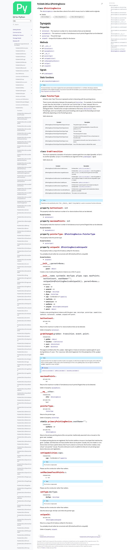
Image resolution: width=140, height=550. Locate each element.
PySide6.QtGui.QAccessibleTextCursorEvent (24, 176)
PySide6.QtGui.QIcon (22, 352)
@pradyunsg (50, 548)
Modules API (16, 41)
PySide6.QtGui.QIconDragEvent (24, 355)
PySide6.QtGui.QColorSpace (24, 248)
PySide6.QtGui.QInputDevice (24, 378)
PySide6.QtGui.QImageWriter (24, 374)
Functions (19, 110)
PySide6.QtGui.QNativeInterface (24, 452)
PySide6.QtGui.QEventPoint (24, 296)
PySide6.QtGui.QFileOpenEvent (24, 304)
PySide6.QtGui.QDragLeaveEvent (24, 283)
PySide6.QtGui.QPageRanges (24, 481)
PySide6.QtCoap (20, 79)
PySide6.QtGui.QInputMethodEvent (24, 389)
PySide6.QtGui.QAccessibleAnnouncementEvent (24, 134)
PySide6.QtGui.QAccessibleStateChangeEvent (24, 163)
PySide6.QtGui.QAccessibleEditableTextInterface (24, 142)
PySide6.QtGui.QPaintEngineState (24, 506)
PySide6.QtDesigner (21, 91)
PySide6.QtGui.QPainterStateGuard (24, 524)
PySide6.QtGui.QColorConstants (24, 244)
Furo (55, 548)
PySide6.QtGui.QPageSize (23, 485)
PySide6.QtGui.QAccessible (24, 126)
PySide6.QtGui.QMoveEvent (24, 441)
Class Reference (20, 73)
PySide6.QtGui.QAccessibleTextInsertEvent (24, 180)
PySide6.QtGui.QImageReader (24, 369)
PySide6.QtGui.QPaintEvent (24, 509)
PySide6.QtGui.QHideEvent (24, 346)
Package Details (17, 38)
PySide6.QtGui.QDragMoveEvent (24, 287)
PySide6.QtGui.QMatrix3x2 (24, 420)
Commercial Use (17, 32)
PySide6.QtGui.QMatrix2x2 (24, 411)
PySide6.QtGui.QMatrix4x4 (24, 434)
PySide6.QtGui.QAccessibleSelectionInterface (24, 159)
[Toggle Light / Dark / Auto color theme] (102, 3)
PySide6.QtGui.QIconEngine (24, 359)
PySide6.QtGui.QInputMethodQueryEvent (24, 393)
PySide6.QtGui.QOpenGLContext (24, 460)
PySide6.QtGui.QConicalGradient (24, 256)
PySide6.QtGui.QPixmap (23, 548)
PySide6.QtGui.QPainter (23, 512)
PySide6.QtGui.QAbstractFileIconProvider (24, 114)
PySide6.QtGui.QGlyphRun (23, 333)
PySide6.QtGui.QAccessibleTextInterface (24, 185)
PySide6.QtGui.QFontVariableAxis (24, 330)
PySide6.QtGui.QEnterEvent (24, 294)
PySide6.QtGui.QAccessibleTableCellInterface (24, 168)
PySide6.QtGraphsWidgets (22, 102)
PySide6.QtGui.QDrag (22, 275)
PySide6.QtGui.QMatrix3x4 (24, 426)
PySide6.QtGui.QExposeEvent (24, 300)
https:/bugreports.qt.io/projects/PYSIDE (50, 91)
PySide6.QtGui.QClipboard (23, 235)
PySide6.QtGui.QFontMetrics (24, 321)
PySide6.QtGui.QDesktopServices (24, 267)
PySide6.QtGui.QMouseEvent (24, 437)
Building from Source (18, 35)
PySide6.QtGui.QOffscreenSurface (24, 456)
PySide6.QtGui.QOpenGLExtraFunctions (24, 469)
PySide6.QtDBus (20, 88)
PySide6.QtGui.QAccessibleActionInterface (24, 129)
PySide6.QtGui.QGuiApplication (24, 339)
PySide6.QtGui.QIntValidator (24, 397)
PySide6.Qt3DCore (20, 51)
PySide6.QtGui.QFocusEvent (24, 308)
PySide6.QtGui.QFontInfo (23, 318)
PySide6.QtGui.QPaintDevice (24, 493)
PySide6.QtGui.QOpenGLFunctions (24, 473)
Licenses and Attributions (22, 76)
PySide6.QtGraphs (20, 93)
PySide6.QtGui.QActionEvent (24, 213)
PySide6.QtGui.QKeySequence (24, 403)
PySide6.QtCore (20, 85)
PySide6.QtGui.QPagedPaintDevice (24, 489)
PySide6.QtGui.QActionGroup (24, 217)
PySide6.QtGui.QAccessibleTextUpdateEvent (24, 198)
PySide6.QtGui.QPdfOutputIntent (24, 531)
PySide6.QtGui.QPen (22, 538)
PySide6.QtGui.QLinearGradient (24, 408)
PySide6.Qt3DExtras (21, 54)
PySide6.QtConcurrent (21, 82)
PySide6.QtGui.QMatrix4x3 (24, 431)
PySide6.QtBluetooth (21, 68)
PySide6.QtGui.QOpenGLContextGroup (24, 464)
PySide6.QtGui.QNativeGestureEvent (24, 447)
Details (44, 14)
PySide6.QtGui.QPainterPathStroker (24, 520)
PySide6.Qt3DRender (21, 62)
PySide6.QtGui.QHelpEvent (24, 343)
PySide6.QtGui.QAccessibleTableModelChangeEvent (24, 172)
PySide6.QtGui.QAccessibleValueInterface (24, 206)
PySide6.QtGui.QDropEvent (24, 291)
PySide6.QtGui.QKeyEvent (23, 400)
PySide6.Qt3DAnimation (22, 48)
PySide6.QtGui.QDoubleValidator (24, 271)
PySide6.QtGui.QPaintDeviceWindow (24, 497)
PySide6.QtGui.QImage (23, 362)
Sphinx (43, 548)
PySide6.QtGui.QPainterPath (24, 516)
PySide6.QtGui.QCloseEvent (24, 238)
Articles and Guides (20, 96)
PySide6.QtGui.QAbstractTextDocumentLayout (24, 118)
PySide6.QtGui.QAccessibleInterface (24, 151)
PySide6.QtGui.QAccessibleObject (24, 155)
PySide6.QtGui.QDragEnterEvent (24, 278)
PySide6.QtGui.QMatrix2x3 (24, 414)
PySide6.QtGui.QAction (23, 210)
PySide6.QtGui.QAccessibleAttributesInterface (24, 138)
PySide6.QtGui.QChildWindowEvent (24, 232)
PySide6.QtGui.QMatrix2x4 (24, 417)
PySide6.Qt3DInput (20, 56)
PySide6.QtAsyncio (20, 65)
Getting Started (17, 30)
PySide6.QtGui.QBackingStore (24, 222)
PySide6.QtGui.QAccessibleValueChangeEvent (24, 202)
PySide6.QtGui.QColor (22, 241)
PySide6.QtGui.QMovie (23, 444)
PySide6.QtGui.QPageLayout (24, 477)
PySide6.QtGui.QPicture (23, 541)
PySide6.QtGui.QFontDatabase (24, 314)
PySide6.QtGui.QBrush (22, 228)
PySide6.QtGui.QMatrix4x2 (24, 429)
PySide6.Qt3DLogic (20, 59)
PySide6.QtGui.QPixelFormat (24, 544)
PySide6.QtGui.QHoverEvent (24, 349)
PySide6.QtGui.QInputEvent (24, 382)
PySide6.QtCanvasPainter (22, 71)
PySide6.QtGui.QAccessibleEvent (24, 146)
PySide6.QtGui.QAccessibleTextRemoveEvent (24, 189)
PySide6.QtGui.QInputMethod (24, 385)
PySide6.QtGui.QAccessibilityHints (24, 122)
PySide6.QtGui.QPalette (23, 528)
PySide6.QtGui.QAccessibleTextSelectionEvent (24, 193)
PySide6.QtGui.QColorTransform (24, 251)
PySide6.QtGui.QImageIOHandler (24, 365)
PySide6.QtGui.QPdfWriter (23, 535)
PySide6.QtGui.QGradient (23, 336)
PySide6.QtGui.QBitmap (23, 225)
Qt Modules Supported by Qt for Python (21, 44)
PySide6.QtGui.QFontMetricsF (24, 325)
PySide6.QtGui (19, 108)
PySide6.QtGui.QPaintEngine (24, 501)
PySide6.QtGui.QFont (22, 311)
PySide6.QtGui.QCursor (23, 264)
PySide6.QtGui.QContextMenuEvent (24, 260)
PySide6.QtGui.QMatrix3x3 (24, 423)
